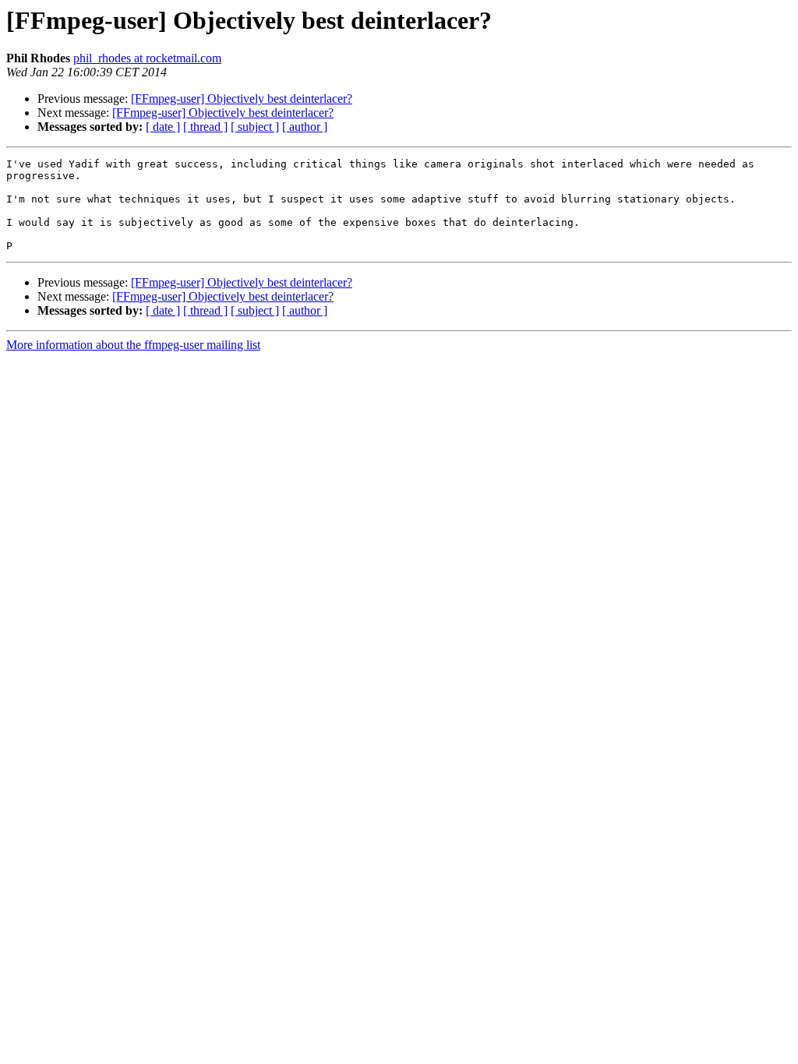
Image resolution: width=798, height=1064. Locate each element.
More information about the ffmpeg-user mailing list (133, 344)
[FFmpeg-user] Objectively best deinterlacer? (241, 98)
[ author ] (304, 126)
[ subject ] (255, 126)
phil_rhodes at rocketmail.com (147, 58)
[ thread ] (205, 126)
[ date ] (163, 126)
